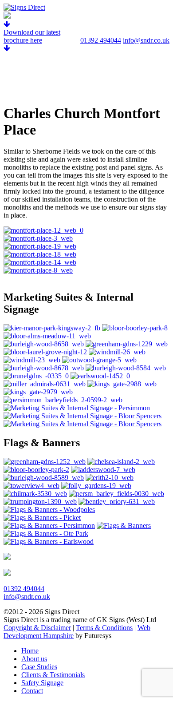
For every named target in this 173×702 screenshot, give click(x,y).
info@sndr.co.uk (146, 40)
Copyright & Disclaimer (37, 627)
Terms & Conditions (104, 627)
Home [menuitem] (30, 650)
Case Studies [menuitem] (39, 666)
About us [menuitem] (34, 658)
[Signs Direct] (24, 7)
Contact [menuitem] (32, 690)
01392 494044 (100, 40)
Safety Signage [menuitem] (42, 682)
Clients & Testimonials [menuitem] (53, 674)
